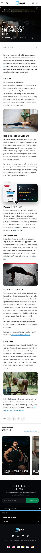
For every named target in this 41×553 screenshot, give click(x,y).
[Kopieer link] (23, 419)
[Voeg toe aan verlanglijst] (14, 186)
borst (5, 22)
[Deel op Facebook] (9, 419)
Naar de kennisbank (30, 432)
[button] (2, 3)
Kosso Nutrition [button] (9, 517)
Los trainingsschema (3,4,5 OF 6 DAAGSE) (26, 188)
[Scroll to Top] (36, 548)
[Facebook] (13, 536)
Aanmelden (33, 500)
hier (4, 66)
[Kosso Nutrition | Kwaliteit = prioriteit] (20, 3)
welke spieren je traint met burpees (20, 335)
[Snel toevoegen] (16, 202)
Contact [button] (5, 521)
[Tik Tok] (28, 536)
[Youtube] (23, 536)
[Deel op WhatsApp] (14, 419)
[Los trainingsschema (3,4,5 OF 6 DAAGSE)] (10, 193)
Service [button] (5, 513)
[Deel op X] (18, 419)
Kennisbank (5, 11)
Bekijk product (25, 199)
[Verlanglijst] (33, 3)
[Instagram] (18, 536)
